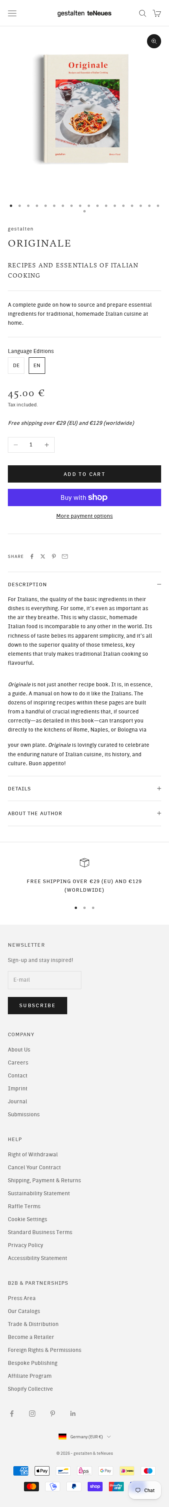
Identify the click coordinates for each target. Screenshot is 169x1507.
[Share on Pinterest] (54, 556)
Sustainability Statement (39, 1193)
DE (16, 365)
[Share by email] (65, 556)
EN (36, 365)
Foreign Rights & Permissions (44, 1350)
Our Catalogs (24, 1311)
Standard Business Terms (40, 1232)
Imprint (18, 1088)
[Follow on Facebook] (12, 1413)
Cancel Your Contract (34, 1167)
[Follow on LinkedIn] (73, 1413)
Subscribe (37, 1005)
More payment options (84, 516)
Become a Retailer (31, 1337)
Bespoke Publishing (32, 1363)
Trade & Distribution (33, 1324)
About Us (19, 1049)
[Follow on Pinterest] (53, 1413)
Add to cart (84, 474)
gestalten (21, 228)
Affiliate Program (29, 1376)
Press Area (22, 1298)
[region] (84, 876)
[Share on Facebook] (32, 556)
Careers (18, 1062)
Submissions (24, 1114)
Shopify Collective (30, 1389)
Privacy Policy (25, 1245)
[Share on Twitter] (43, 556)
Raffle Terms (24, 1206)
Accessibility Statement (37, 1258)
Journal (17, 1101)
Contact (18, 1075)
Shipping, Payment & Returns (44, 1180)
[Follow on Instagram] (32, 1413)
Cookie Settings (27, 1219)
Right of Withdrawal (33, 1154)
